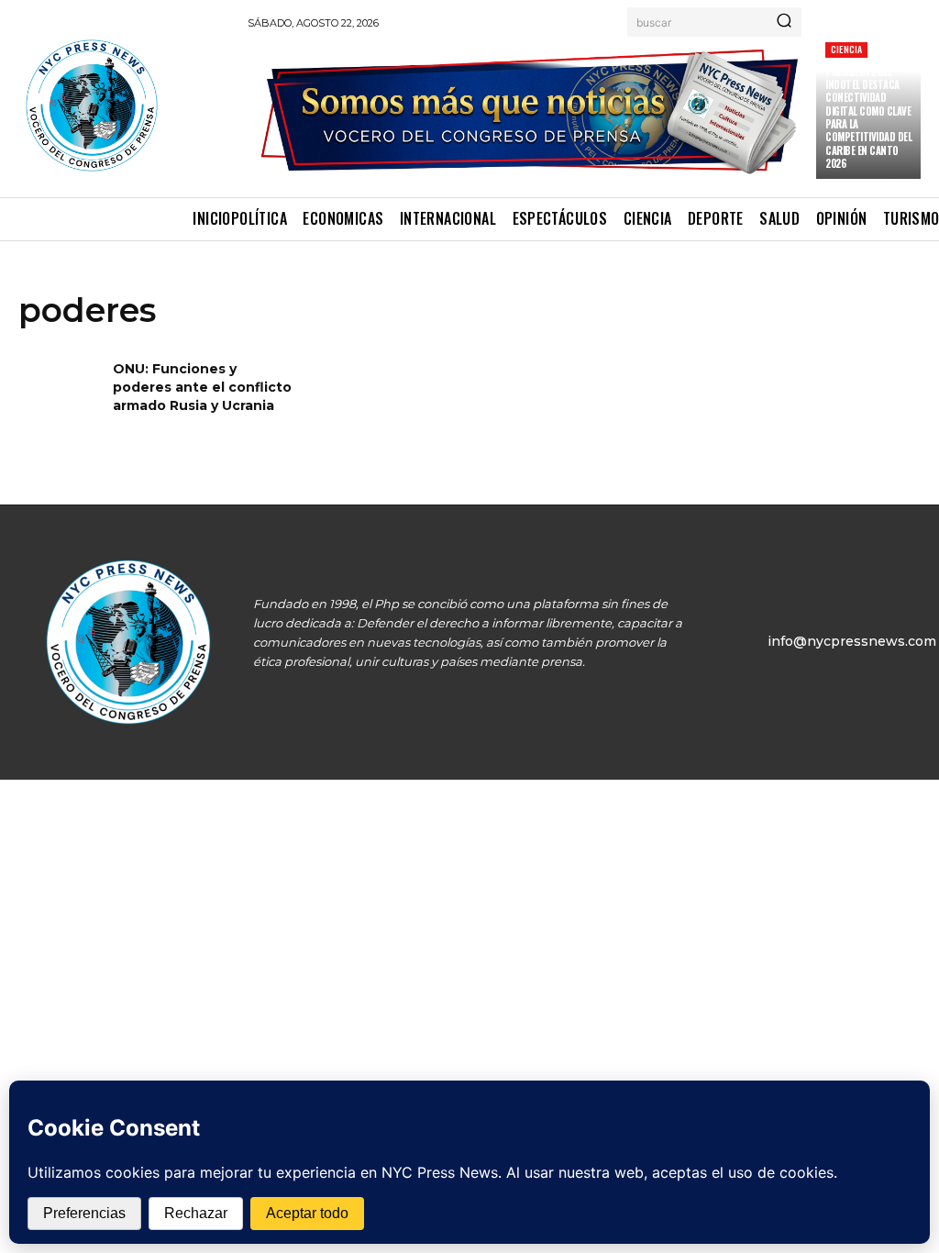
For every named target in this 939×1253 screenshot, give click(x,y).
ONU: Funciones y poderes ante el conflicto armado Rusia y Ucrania (202, 386)
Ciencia (846, 49)
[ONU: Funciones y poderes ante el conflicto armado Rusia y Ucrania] (59, 397)
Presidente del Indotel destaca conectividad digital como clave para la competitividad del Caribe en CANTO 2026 (868, 117)
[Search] (784, 22)
